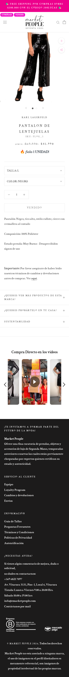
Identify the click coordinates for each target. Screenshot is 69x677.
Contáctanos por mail (17, 606)
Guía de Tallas (13, 521)
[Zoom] (61, 41)
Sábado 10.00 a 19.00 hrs (18, 595)
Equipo (8, 484)
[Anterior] (26, 108)
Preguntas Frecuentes (17, 527)
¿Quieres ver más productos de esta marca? (33, 297)
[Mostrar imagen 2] (36, 108)
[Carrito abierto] (64, 22)
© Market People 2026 (22, 643)
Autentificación (14, 543)
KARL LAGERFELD (34, 117)
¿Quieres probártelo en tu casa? (30, 310)
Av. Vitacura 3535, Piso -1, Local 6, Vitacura (30, 585)
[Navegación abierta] (5, 22)
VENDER (19, 14)
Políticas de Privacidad (18, 538)
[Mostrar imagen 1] (32, 108)
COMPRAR (7, 14)
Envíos (8, 501)
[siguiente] (43, 108)
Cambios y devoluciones (19, 495)
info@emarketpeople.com (20, 601)
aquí (34, 278)
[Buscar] (58, 22)
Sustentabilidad (17, 321)
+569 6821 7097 (13, 579)
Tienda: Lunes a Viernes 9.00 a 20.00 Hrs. (28, 590)
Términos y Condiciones (19, 532)
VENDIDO (34, 207)
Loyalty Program (14, 490)
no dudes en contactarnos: (20, 574)
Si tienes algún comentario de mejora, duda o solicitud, (31, 566)
